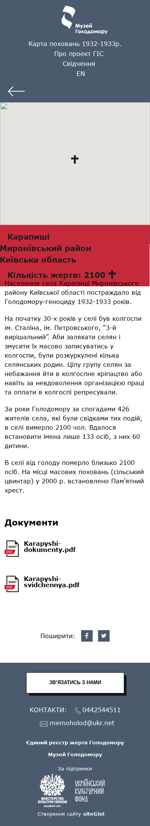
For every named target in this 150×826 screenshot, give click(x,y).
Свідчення (79, 63)
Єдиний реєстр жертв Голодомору (75, 742)
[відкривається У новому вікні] (75, 790)
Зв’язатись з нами (75, 682)
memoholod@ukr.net (82, 723)
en (81, 73)
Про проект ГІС (78, 53)
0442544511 (101, 710)
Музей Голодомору (75, 754)
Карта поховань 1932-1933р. (75, 43)
